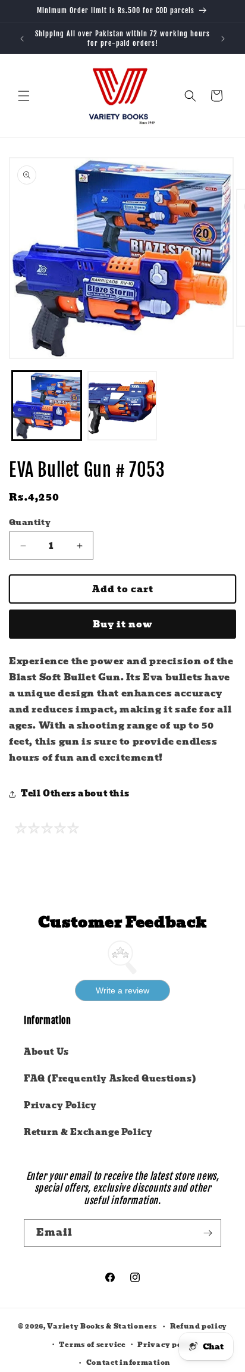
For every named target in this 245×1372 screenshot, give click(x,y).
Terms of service (92, 1344)
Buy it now (123, 624)
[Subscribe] (207, 1233)
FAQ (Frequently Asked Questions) (110, 1078)
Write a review (122, 990)
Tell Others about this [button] (75, 793)
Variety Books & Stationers (101, 1326)
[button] (24, 96)
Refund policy (198, 1326)
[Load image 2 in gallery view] (122, 405)
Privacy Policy (60, 1105)
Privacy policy (167, 1344)
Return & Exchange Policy (88, 1132)
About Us (46, 1051)
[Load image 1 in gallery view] (46, 405)
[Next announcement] (223, 39)
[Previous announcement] (22, 39)
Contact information (128, 1362)
